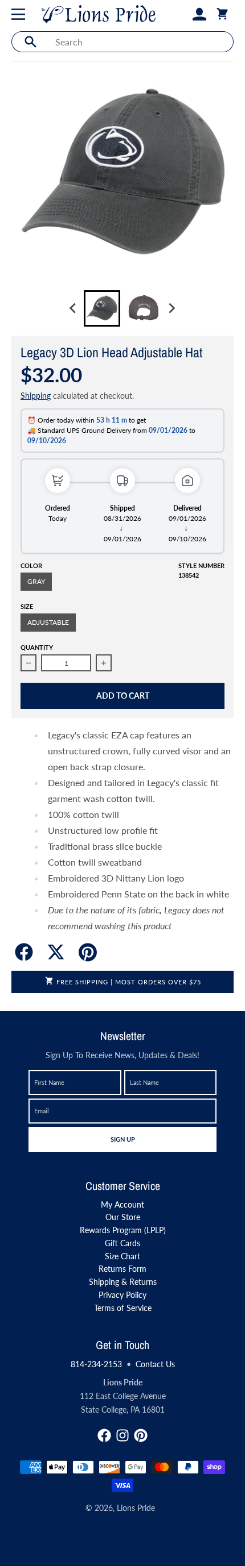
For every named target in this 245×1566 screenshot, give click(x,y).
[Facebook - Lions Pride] (104, 1435)
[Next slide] (171, 308)
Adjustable (48, 622)
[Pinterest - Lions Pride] (141, 1435)
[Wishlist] (181, 14)
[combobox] (141, 41)
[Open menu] (20, 14)
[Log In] (199, 14)
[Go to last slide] (73, 308)
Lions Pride (136, 1508)
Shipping (36, 395)
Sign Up (122, 1139)
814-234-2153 (96, 1364)
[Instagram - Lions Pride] (122, 1435)
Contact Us (155, 1364)
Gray (36, 581)
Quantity (37, 647)
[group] (102, 308)
